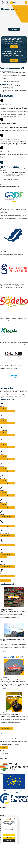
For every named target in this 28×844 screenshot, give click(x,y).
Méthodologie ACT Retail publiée (6, 609)
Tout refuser (9, 837)
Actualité (2, 815)
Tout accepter (9, 834)
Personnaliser (9, 840)
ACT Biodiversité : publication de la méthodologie (10, 714)
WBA (21, 391)
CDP (17, 391)
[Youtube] (1, 811)
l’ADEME (13, 391)
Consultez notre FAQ (4, 753)
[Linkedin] (5, 811)
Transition (17, 738)
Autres (4, 619)
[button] (26, 2)
